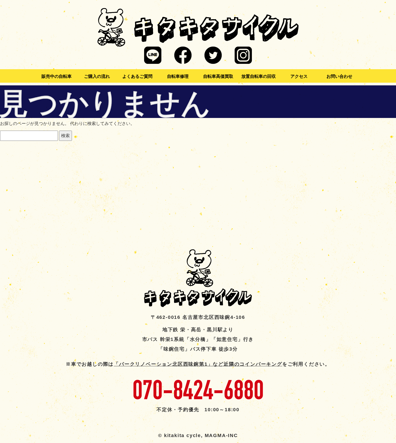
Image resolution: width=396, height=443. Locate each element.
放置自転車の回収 (258, 76)
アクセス (299, 76)
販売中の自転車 (56, 76)
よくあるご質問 (137, 76)
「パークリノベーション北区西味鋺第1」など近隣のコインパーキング (198, 364)
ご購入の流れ (97, 76)
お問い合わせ (339, 76)
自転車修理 (178, 76)
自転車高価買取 (218, 76)
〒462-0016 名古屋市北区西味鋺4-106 (198, 317)
